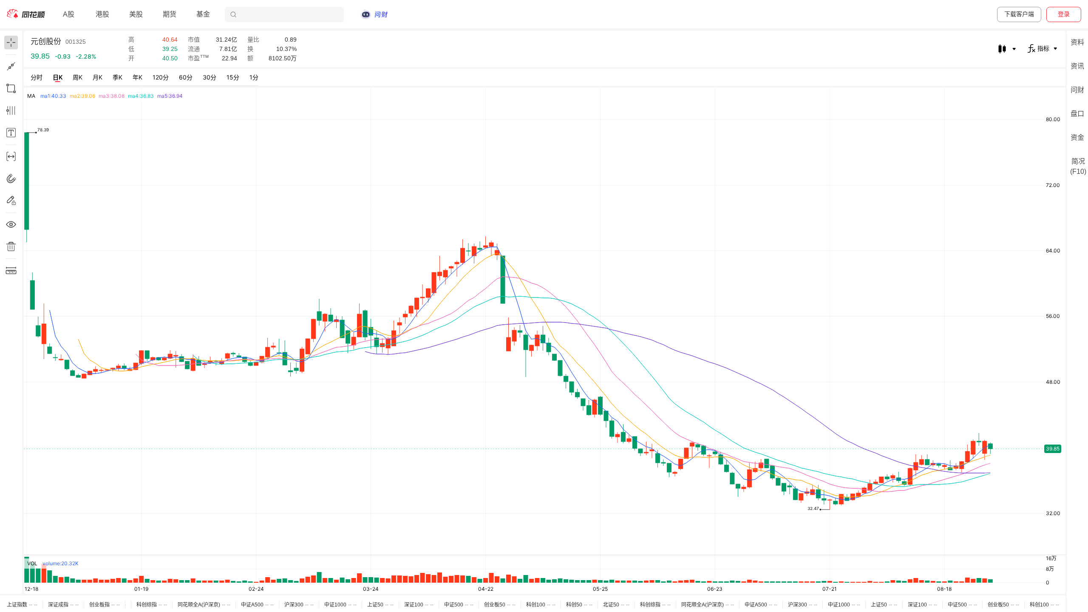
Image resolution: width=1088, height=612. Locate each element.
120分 (161, 77)
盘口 (1077, 113)
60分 (186, 77)
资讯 (1077, 66)
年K (137, 77)
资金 (1077, 137)
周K (77, 77)
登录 (1064, 14)
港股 (102, 14)
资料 (1077, 42)
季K (117, 77)
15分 (233, 77)
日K (57, 77)
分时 (36, 77)
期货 (169, 14)
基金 (203, 14)
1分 (253, 77)
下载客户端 (1019, 14)
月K (97, 77)
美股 (136, 14)
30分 (209, 77)
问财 (1077, 90)
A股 (68, 14)
